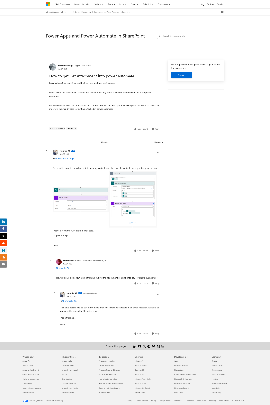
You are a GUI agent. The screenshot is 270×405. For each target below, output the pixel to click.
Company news (217, 370)
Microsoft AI (139, 361)
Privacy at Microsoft (218, 374)
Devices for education (106, 365)
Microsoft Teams (140, 383)
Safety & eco (201, 401)
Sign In (220, 4)
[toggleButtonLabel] (222, 12)
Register (210, 4)
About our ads (224, 401)
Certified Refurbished (69, 383)
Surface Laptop (27, 365)
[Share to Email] (162, 346)
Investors (215, 379)
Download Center (68, 365)
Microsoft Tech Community (183, 379)
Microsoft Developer (181, 365)
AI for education (104, 392)
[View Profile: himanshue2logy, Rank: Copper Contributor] (52, 66)
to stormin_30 (99, 260)
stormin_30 (65, 150)
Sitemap (129, 401)
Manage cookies (165, 401)
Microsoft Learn (179, 370)
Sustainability (216, 392)
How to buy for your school (108, 379)
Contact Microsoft (142, 401)
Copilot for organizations (30, 374)
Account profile (67, 361)
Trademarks (190, 401)
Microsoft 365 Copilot (142, 388)
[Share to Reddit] (148, 346)
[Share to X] (144, 346)
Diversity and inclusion (219, 383)
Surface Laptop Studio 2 (30, 370)
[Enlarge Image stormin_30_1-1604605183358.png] (133, 199)
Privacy (153, 401)
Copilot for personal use (30, 379)
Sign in (181, 74)
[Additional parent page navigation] (70, 12)
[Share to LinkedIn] (134, 346)
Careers (214, 361)
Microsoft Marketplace (182, 383)
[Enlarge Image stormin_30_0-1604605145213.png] (81, 199)
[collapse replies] (46, 150)
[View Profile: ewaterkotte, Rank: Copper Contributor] (59, 262)
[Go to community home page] (48, 4)
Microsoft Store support (70, 370)
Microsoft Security (141, 365)
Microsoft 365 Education (107, 374)
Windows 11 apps (28, 392)
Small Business (140, 392)
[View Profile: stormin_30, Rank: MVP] (55, 152)
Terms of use (178, 401)
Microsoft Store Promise (70, 388)
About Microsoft (217, 365)
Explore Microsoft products (31, 388)
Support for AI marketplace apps (185, 374)
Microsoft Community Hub (56, 12)
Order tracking (67, 379)
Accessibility (216, 388)
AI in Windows (27, 383)
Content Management (83, 12)
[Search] (202, 4)
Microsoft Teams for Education (109, 370)
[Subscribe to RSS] (158, 346)
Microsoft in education (106, 361)
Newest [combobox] (158, 142)
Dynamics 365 (140, 370)
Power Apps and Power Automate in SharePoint (112, 12)
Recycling (212, 401)
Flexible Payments (68, 392)
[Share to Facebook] (139, 346)
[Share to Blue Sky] (153, 346)
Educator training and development (111, 383)
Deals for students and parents (109, 388)
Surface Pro (26, 361)
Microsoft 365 (139, 374)
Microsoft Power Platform (143, 379)
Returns (64, 374)
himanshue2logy (65, 65)
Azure (176, 361)
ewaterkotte (69, 260)
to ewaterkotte (90, 293)
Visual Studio (178, 392)
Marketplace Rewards (181, 388)
